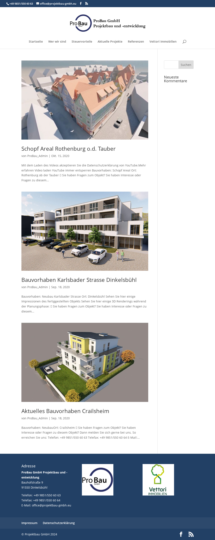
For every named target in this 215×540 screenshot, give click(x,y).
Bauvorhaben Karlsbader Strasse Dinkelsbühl (79, 280)
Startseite (36, 41)
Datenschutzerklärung (59, 523)
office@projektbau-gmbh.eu (51, 505)
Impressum (29, 523)
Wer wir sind (57, 41)
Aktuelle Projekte (110, 41)
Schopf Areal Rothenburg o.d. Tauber (68, 148)
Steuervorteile (82, 41)
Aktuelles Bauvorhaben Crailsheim (65, 411)
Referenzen (136, 41)
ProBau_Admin (37, 156)
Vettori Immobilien (163, 41)
